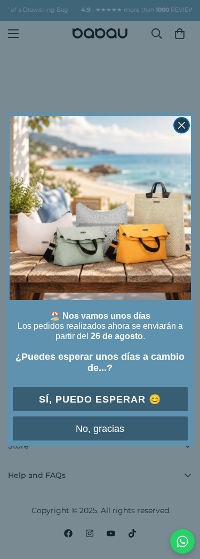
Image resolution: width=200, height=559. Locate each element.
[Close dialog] (181, 125)
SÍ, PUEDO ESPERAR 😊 (100, 399)
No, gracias (100, 428)
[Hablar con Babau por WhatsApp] (182, 541)
